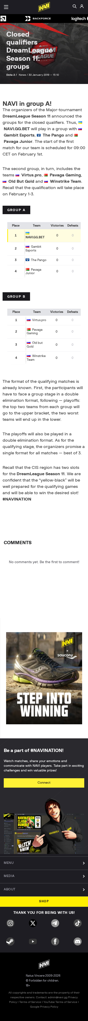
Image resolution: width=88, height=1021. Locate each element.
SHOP (44, 901)
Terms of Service (30, 1002)
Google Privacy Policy (44, 1006)
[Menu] (6, 7)
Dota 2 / (12, 74)
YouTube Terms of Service (60, 1002)
